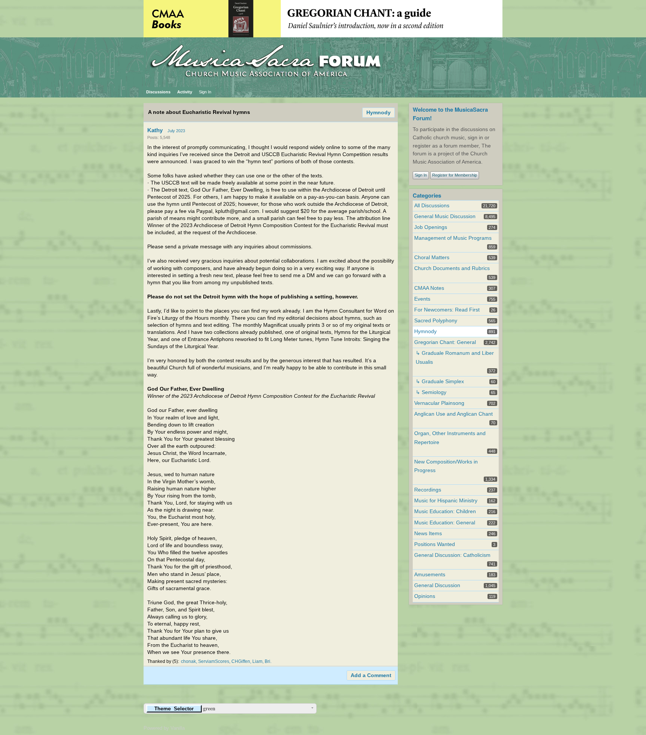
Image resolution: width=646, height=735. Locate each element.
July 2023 (176, 130)
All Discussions (431, 205)
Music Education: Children (445, 511)
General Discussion (437, 585)
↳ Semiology (431, 392)
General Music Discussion (445, 216)
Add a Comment (371, 675)
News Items (428, 533)
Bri (267, 661)
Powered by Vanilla (164, 728)
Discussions (158, 92)
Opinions (424, 596)
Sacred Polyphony (435, 320)
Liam (257, 661)
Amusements (429, 574)
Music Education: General (444, 522)
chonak (188, 661)
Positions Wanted (434, 544)
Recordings (427, 490)
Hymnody (378, 112)
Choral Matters (431, 257)
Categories (427, 195)
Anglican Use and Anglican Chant (453, 414)
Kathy (155, 130)
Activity (184, 92)
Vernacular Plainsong (439, 403)
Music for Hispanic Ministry (445, 500)
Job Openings (430, 227)
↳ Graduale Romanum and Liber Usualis (455, 357)
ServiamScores (213, 661)
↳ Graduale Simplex (440, 381)
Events (422, 299)
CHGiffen (240, 661)
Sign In (205, 92)
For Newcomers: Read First (447, 310)
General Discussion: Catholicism (452, 555)
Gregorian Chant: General (445, 342)
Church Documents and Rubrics (452, 268)
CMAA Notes (429, 288)
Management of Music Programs (453, 238)
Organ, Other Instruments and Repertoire (450, 438)
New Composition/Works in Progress (446, 466)
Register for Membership (454, 175)
